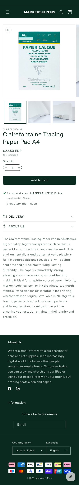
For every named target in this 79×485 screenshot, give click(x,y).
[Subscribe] (61, 424)
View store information (22, 203)
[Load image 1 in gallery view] (15, 112)
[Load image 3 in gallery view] (64, 112)
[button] (7, 12)
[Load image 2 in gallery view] (39, 112)
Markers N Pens (44, 478)
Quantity (8, 161)
